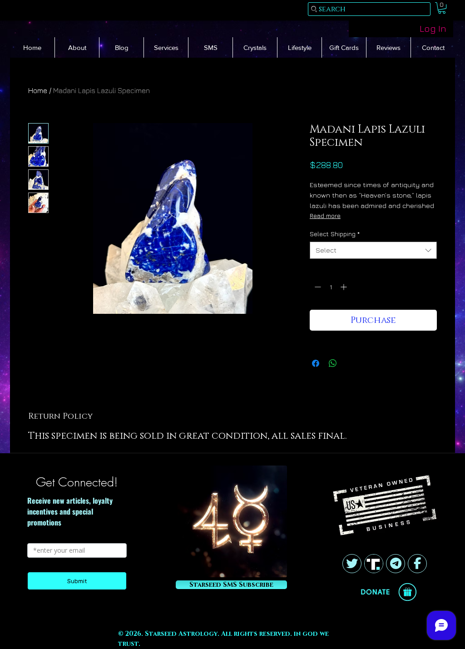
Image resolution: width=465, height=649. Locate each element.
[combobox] (373, 250)
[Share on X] (350, 363)
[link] (442, 8)
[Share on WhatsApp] (332, 363)
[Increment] (344, 287)
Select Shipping (335, 234)
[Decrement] (316, 287)
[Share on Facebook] (315, 363)
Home (37, 90)
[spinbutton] (330, 287)
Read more (325, 215)
